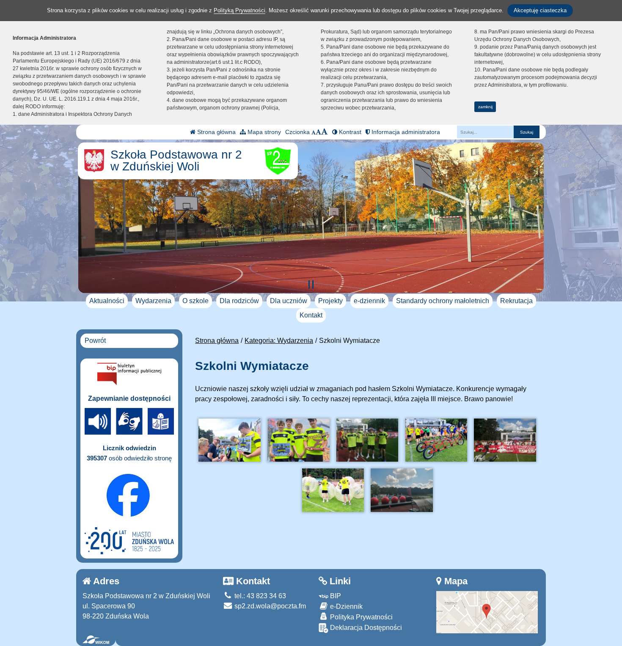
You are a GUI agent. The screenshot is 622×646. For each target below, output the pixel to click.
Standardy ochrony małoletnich (442, 300)
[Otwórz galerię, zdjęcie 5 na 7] (505, 440)
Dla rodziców (239, 300)
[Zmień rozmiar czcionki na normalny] (313, 132)
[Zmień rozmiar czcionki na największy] (324, 132)
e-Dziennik (345, 606)
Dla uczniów (288, 300)
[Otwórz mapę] (487, 611)
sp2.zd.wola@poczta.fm (269, 606)
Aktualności (106, 300)
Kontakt (311, 315)
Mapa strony (263, 132)
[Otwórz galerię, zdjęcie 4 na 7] (436, 440)
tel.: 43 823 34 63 (259, 595)
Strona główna (215, 132)
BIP (334, 595)
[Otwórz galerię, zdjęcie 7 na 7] (401, 490)
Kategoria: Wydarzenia (279, 340)
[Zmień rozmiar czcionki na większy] (318, 132)
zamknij (485, 106)
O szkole (195, 300)
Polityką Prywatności (239, 10)
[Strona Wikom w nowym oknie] (96, 639)
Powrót (95, 340)
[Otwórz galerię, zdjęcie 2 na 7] (298, 440)
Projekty (330, 300)
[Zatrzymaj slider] (311, 284)
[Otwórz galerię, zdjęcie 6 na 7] (333, 490)
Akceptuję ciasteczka (540, 10)
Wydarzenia (153, 300)
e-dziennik (369, 300)
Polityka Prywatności (360, 617)
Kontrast (349, 132)
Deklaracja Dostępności (365, 627)
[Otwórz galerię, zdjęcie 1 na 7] (229, 440)
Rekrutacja (516, 300)
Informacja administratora (405, 132)
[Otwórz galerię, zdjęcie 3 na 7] (367, 440)
